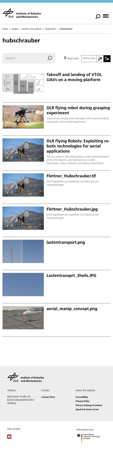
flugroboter (50, 29)
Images (15, 29)
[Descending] (107, 58)
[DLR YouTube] (9, 437)
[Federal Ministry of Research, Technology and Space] (91, 446)
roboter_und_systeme (31, 29)
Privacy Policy (82, 401)
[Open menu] (106, 15)
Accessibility (82, 396)
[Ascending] (100, 58)
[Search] (98, 16)
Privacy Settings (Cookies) (89, 405)
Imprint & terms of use (87, 409)
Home (5, 29)
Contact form (48, 396)
